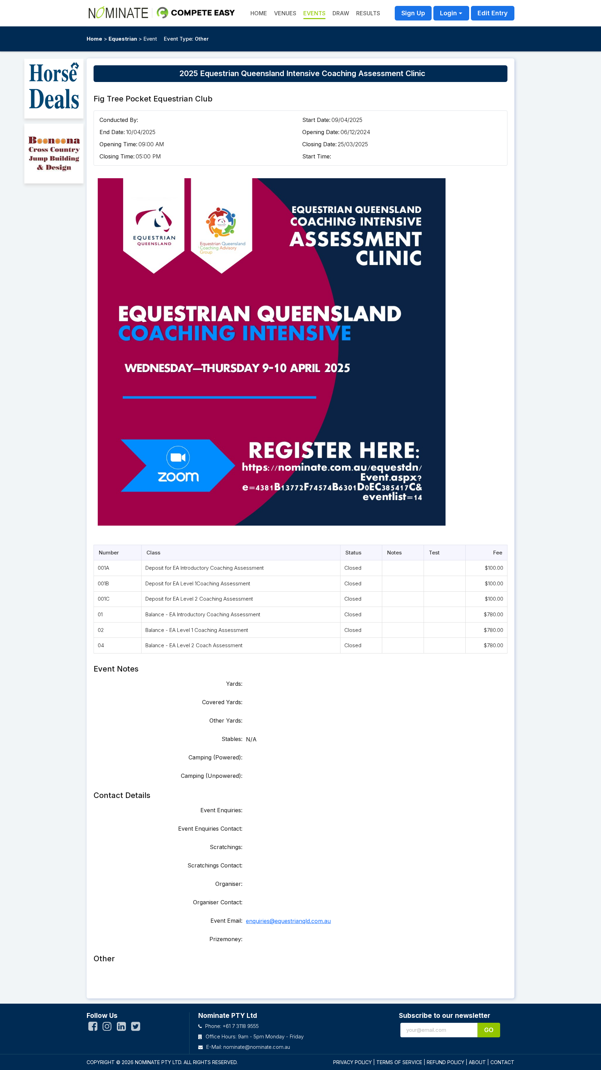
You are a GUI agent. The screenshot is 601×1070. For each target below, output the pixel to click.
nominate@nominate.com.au (256, 1047)
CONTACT (502, 1062)
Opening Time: (118, 144)
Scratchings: (226, 846)
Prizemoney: (225, 939)
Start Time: (316, 156)
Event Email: (226, 920)
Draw (340, 13)
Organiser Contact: (217, 902)
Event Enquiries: (221, 810)
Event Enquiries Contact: (210, 828)
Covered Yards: (222, 702)
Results (368, 13)
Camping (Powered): (215, 757)
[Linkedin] (121, 1027)
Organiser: (228, 883)
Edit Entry (493, 13)
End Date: (112, 132)
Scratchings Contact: (214, 865)
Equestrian (123, 38)
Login (448, 13)
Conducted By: (118, 119)
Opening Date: (320, 132)
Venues (285, 13)
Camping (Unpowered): (211, 775)
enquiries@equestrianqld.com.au (288, 921)
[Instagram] (107, 1027)
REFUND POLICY (445, 1062)
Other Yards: (225, 720)
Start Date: (316, 119)
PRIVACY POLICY (352, 1062)
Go (489, 1030)
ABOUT (477, 1062)
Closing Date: (319, 144)
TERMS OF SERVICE (399, 1062)
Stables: (232, 738)
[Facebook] (92, 1027)
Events (314, 13)
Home (94, 38)
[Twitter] (135, 1027)
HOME (258, 13)
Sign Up (413, 13)
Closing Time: (117, 156)
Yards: (234, 683)
